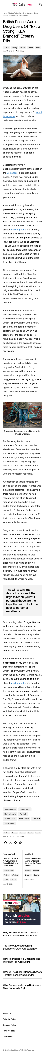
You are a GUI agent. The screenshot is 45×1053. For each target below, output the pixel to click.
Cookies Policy (9, 1025)
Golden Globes (9, 819)
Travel (37, 48)
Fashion (6, 48)
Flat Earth (23, 814)
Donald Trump (25, 809)
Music (6, 880)
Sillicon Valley (9, 823)
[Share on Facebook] (5, 842)
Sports (30, 48)
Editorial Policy (9, 1019)
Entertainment (9, 870)
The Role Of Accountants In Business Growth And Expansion (20, 947)
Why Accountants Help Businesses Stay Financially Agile (22, 987)
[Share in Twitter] (10, 842)
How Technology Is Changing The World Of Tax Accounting (21, 960)
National (23, 48)
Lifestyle (15, 875)
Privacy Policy (9, 1030)
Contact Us (7, 1036)
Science (13, 880)
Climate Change (10, 809)
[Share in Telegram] (15, 842)
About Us (7, 1013)
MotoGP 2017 (24, 819)
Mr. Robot (36, 819)
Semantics (12, 173)
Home (5, 13)
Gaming (14, 48)
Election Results (10, 814)
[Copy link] (20, 842)
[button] (4, 4)
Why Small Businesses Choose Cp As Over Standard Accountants (21, 934)
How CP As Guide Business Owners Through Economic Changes (22, 973)
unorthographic (18, 229)
